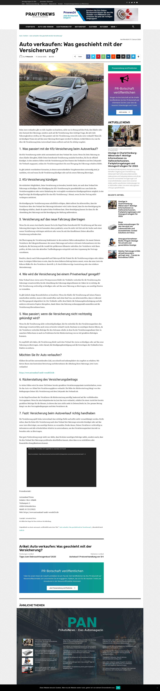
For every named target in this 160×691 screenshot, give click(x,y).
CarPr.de (21, 530)
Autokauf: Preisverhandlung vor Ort (86, 557)
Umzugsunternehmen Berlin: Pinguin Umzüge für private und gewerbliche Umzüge (128, 242)
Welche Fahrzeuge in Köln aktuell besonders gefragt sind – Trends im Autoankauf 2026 (129, 254)
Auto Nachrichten (113, 149)
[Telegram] (133, 56)
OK (118, 687)
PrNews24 (29, 56)
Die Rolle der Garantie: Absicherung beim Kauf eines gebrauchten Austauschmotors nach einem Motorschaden (79, 652)
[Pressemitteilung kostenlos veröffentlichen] (100, 14)
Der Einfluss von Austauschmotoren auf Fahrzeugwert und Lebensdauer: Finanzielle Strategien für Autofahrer (79, 647)
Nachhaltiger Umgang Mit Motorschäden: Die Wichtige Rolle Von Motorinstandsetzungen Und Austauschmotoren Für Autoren (79, 641)
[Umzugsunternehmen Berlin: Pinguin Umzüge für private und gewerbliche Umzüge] (112, 242)
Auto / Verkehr (23, 36)
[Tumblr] (128, 56)
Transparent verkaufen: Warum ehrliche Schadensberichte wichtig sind (114, 658)
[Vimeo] (134, 2)
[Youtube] (137, 2)
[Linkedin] (108, 56)
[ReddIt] (113, 56)
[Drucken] (123, 56)
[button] (133, 26)
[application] (61, 467)
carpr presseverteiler (126, 149)
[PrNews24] (21, 56)
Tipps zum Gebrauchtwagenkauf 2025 (37, 557)
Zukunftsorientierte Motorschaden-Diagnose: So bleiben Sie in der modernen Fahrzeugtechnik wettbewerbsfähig (117, 652)
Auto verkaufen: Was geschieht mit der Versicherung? (75, 527)
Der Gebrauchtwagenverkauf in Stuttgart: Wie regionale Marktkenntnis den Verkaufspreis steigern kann (119, 669)
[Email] (118, 56)
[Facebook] (127, 2)
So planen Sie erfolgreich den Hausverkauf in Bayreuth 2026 (79, 658)
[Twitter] (132, 2)
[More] (138, 56)
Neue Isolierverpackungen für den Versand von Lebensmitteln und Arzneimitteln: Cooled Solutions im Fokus (128, 227)
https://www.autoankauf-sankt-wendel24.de (36, 372)
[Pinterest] (98, 56)
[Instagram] (129, 2)
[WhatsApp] (103, 56)
